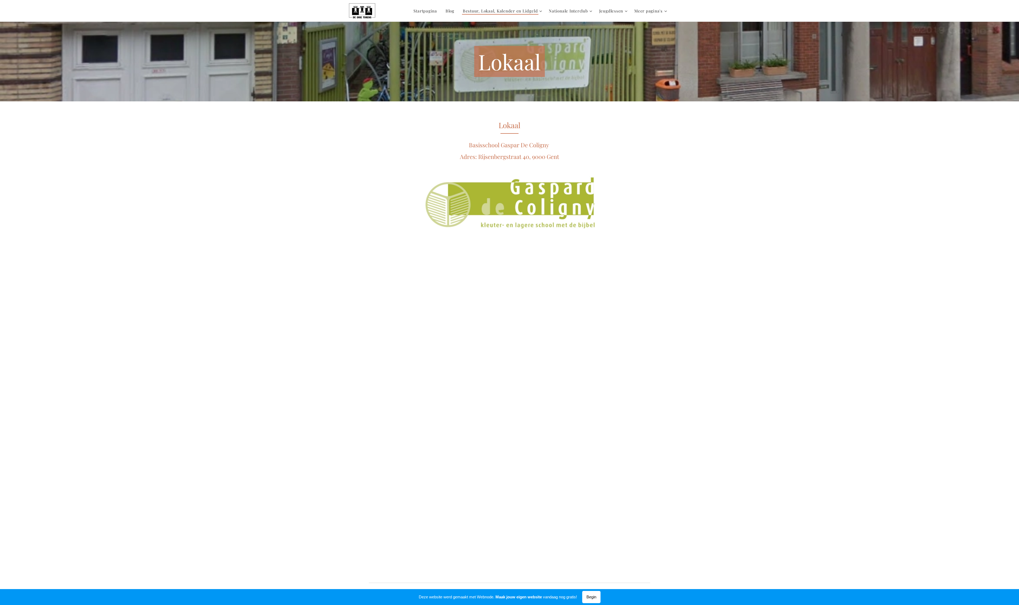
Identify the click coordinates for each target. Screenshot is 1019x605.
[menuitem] (426, 11)
